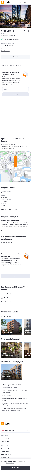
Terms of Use (10, 463)
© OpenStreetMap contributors (24, 181)
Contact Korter (5, 441)
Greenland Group (5, 51)
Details (12, 65)
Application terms (6, 454)
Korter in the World (6, 439)
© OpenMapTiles (14, 181)
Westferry (11, 148)
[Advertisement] (15, 116)
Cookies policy (25, 461)
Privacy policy (5, 451)
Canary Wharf (4, 148)
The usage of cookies (7, 449)
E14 (26, 146)
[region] (15, 166)
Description (19, 65)
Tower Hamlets (20, 146)
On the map (5, 65)
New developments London (8, 146)
